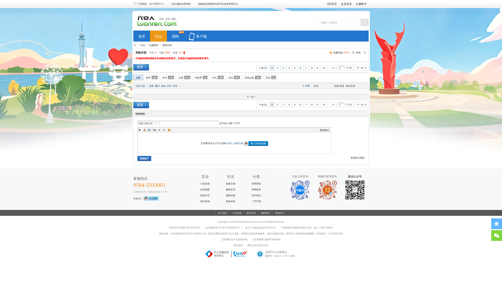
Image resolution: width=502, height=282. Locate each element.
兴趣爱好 (153, 45)
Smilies (169, 130)
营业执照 (238, 245)
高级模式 (324, 130)
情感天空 (205, 195)
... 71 (332, 67)
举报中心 (280, 213)
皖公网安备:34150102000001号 (223, 227)
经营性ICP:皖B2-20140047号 (184, 227)
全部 (138, 77)
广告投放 (237, 213)
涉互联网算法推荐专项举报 (266, 239)
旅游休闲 (230, 201)
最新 (151, 85)
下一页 (360, 67)
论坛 (158, 35)
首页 (141, 35)
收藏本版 (341, 52)
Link (154, 130)
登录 (229, 143)
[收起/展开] (364, 52)
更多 (175, 85)
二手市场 (256, 201)
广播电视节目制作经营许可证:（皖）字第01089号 (307, 227)
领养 (151, 77)
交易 (183, 77)
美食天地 (230, 183)
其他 (270, 77)
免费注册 (238, 143)
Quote (159, 130)
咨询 (167, 77)
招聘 (175, 35)
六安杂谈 (205, 183)
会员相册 (205, 189)
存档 (358, 52)
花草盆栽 (252, 77)
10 (324, 67)
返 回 (264, 67)
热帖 (163, 85)
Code (164, 130)
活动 (233, 77)
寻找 (217, 77)
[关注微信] (496, 235)
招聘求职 (256, 183)
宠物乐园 (167, 45)
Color (144, 130)
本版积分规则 (357, 157)
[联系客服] (496, 223)
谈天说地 (205, 201)
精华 (169, 85)
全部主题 (140, 85)
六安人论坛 (134, 45)
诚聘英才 (265, 213)
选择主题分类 (145, 123)
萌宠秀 (200, 77)
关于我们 (222, 213)
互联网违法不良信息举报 (234, 239)
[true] (364, 22)
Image (149, 130)
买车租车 (256, 195)
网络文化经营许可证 (258, 245)
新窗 (307, 85)
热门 (157, 86)
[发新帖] (141, 67)
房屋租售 (256, 189)
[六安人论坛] (158, 25)
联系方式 (251, 213)
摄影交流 (230, 189)
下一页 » (251, 96)
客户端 (201, 35)
